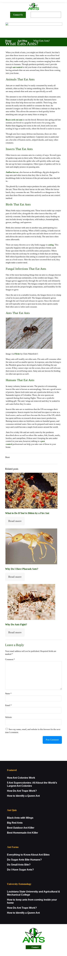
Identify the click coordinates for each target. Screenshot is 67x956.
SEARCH (57, 15)
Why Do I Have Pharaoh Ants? (21, 569)
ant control (17, 67)
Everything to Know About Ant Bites (28, 854)
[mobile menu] (57, 33)
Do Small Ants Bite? (19, 864)
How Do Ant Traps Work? (22, 791)
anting (51, 245)
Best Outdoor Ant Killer (20, 827)
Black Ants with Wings (20, 817)
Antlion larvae (12, 172)
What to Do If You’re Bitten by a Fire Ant (27, 513)
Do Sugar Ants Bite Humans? (24, 859)
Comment (10, 659)
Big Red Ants (15, 822)
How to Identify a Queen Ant (23, 795)
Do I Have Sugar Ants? (20, 869)
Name (8, 693)
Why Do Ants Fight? (16, 624)
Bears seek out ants (14, 120)
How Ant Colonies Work (21, 777)
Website (8, 717)
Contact (35, 947)
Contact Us (18, 15)
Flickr (17, 354)
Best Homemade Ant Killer (22, 832)
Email (8, 705)
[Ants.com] (33, 6)
